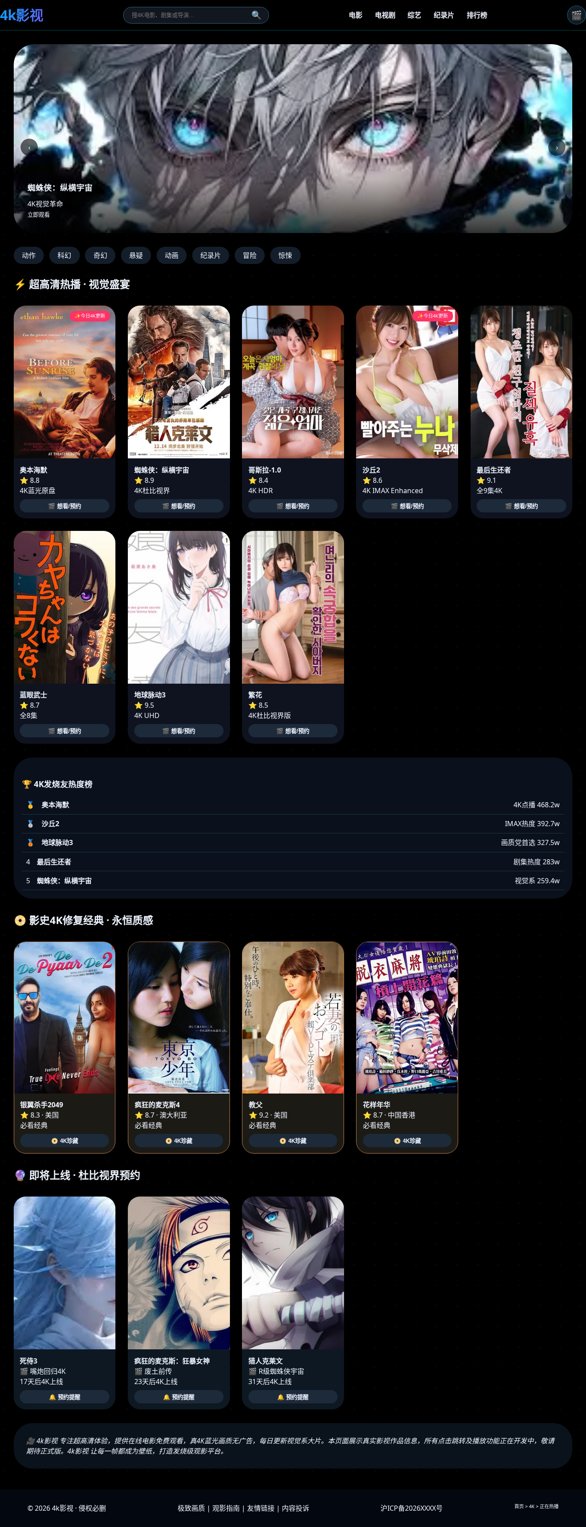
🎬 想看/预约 (64, 506)
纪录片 (444, 15)
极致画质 (191, 1508)
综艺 (414, 15)
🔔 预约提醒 (64, 1397)
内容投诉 (295, 1508)
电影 (355, 15)
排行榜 (477, 15)
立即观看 (38, 215)
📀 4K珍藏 (64, 1141)
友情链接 (261, 1508)
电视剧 (385, 15)
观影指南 (226, 1508)
